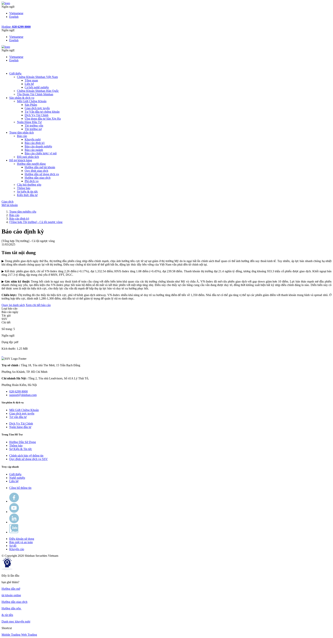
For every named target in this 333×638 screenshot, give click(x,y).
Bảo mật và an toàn (21, 542)
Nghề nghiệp (17, 477)
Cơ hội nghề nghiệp (37, 87)
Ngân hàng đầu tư (20, 427)
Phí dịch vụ (32, 181)
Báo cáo (14, 215)
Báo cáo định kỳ (35, 143)
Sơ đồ (12, 545)
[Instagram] (14, 522)
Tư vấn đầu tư (18, 417)
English (13, 16)
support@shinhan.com (23, 395)
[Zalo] (13, 532)
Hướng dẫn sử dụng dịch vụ (42, 174)
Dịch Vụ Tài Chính (36, 115)
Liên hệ (29, 83)
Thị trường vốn (34, 125)
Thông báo (16, 445)
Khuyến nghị (33, 139)
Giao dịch (7, 201)
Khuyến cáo (16, 549)
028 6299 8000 (18, 391)
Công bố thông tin (20, 487)
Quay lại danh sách (13, 305)
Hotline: (16, 26)
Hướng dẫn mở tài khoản (40, 167)
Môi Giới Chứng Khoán (24, 410)
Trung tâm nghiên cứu (22, 211)
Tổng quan (31, 80)
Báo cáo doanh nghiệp (38, 146)
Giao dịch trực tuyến (37, 108)
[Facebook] (14, 501)
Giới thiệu (15, 474)
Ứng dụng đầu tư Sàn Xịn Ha (43, 118)
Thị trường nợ (33, 129)
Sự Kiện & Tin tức (20, 449)
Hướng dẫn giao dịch (37, 177)
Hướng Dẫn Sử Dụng (22, 442)
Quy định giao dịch (36, 170)
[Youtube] (14, 511)
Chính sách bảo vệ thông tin (26, 455)
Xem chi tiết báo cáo (38, 305)
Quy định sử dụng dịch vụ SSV (28, 459)
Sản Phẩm (31, 104)
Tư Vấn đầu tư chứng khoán (42, 111)
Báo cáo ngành (34, 149)
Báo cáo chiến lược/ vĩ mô (41, 153)
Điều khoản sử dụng (21, 538)
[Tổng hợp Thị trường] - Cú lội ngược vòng (35, 222)
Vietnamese (16, 13)
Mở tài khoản (10, 205)
